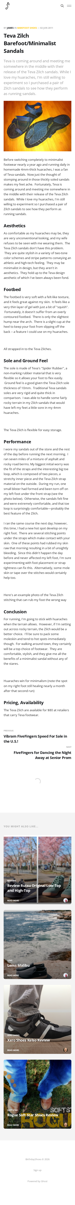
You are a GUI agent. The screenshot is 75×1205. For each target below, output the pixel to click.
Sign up (37, 1170)
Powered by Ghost (37, 1181)
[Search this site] (62, 6)
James (10, 27)
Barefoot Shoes (27, 27)
